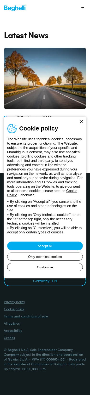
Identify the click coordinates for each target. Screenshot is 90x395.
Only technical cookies (45, 257)
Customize (45, 267)
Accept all (45, 246)
